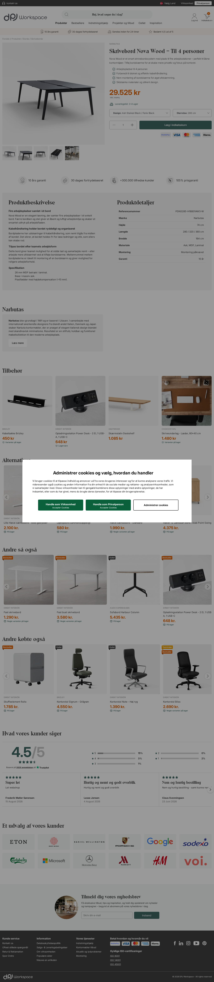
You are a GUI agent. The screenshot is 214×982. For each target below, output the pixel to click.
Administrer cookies (156, 505)
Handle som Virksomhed (61, 506)
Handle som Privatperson (108, 506)
